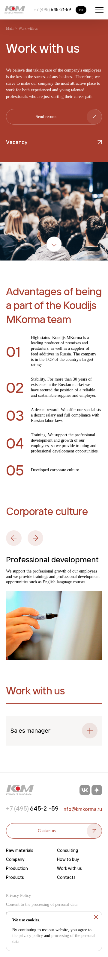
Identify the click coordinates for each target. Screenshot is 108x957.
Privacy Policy (18, 895)
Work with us (69, 868)
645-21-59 (52, 9)
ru (81, 9)
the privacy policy (27, 935)
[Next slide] (35, 538)
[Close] (96, 917)
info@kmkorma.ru (82, 809)
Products (15, 877)
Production (17, 868)
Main (10, 28)
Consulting (67, 850)
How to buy (68, 859)
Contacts (66, 877)
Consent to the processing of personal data (41, 904)
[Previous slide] (14, 538)
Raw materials (19, 850)
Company (15, 859)
